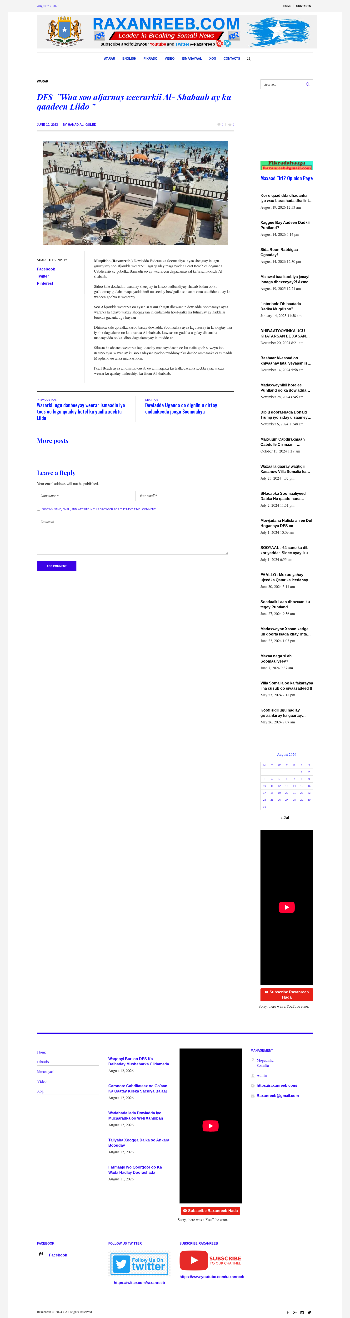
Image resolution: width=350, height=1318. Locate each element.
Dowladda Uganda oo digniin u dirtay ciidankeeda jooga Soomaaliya (181, 408)
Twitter (43, 276)
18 (271, 792)
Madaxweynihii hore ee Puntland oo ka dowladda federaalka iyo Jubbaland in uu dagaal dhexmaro (285, 388)
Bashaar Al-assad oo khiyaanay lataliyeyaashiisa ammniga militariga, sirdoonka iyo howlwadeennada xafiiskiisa (285, 361)
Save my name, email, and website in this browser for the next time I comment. (99, 509)
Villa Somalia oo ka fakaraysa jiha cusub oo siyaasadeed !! (286, 685)
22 (301, 792)
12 (279, 785)
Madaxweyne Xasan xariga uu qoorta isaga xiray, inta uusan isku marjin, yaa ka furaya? (284, 632)
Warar (42, 81)
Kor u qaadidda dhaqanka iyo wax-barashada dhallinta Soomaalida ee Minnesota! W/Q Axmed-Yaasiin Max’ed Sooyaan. (285, 198)
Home (41, 1051)
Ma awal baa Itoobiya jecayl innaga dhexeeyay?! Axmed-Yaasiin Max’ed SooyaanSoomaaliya (286, 280)
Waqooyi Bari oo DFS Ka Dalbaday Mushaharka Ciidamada (138, 1061)
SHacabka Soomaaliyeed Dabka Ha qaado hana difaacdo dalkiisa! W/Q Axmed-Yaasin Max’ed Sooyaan (283, 496)
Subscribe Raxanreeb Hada (289, 994)
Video (41, 1081)
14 (294, 785)
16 (309, 785)
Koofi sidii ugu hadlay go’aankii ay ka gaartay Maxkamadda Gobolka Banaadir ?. (281, 713)
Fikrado (43, 1061)
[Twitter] (309, 1312)
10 (264, 785)
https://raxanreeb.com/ (277, 1085)
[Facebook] (288, 1312)
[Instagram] (302, 1312)
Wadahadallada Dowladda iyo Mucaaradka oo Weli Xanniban (135, 1115)
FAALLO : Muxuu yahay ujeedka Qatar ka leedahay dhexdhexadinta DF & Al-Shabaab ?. (284, 578)
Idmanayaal (46, 1071)
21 (294, 792)
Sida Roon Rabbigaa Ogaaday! (279, 252)
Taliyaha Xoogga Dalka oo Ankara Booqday (138, 1142)
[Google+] (295, 1312)
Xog (40, 1090)
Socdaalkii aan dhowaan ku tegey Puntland (285, 604)
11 (272, 785)
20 (286, 792)
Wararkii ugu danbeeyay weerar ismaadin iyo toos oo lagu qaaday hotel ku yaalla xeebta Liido (81, 411)
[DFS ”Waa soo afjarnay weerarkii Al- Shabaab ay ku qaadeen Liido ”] (135, 192)
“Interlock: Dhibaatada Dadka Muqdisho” (280, 306)
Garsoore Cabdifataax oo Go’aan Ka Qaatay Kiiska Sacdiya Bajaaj (137, 1088)
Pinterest (45, 283)
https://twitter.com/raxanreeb (139, 1283)
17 (264, 792)
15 (301, 785)
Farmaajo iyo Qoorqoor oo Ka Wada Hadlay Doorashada (135, 1169)
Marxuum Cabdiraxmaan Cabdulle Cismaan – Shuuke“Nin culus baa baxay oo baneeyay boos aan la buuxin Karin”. (286, 442)
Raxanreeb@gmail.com (278, 1096)
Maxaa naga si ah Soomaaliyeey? (276, 658)
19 (279, 792)
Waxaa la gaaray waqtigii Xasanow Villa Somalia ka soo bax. (283, 469)
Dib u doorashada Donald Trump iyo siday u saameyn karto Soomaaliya (285, 415)
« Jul (284, 818)
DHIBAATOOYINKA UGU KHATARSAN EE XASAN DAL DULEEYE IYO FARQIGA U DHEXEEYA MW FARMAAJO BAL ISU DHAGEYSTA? (285, 334)
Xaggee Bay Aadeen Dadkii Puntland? (285, 225)
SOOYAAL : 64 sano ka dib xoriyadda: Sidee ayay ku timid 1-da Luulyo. (284, 551)
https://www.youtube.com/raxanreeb (212, 1277)
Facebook (46, 269)
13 (286, 785)
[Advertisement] (284, 129)
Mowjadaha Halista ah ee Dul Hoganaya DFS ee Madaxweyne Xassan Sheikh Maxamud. (286, 524)
